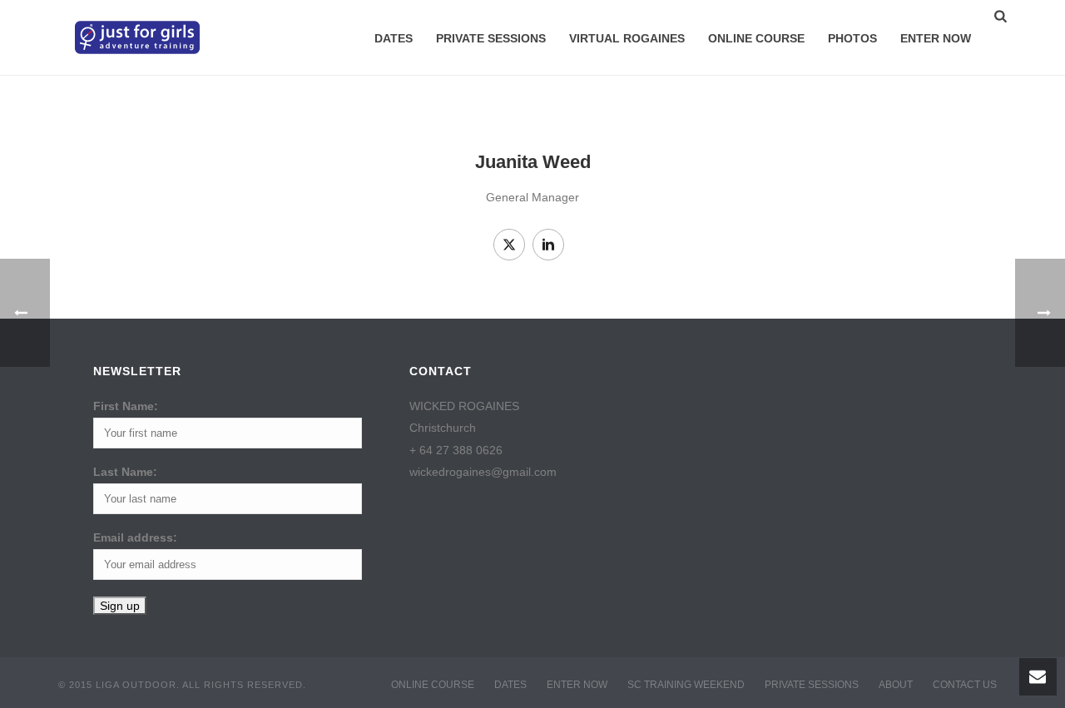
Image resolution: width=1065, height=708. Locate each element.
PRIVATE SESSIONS (491, 38)
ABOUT (896, 685)
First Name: (125, 406)
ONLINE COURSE (756, 38)
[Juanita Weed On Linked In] (548, 244)
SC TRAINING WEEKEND (686, 685)
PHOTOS (852, 38)
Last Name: (125, 471)
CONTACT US (965, 685)
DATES (393, 38)
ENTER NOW (935, 38)
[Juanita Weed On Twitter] (509, 244)
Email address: (135, 537)
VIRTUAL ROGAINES (627, 38)
